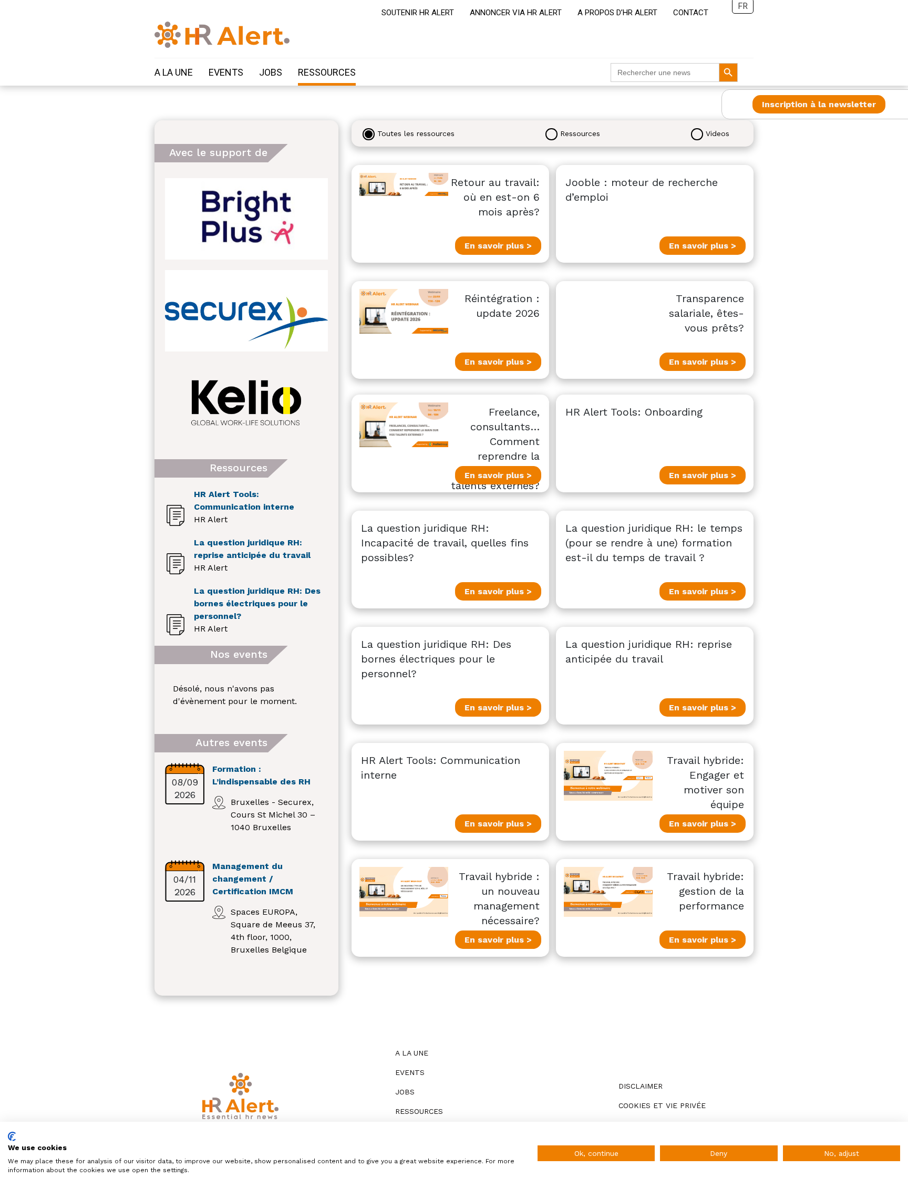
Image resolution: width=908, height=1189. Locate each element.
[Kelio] (246, 402)
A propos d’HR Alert (617, 12)
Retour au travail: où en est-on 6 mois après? (495, 197)
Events (226, 72)
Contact (690, 12)
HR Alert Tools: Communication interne (244, 500)
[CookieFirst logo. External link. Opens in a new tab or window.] (12, 1136)
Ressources (327, 72)
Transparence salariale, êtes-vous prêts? (706, 313)
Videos (717, 133)
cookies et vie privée (662, 1105)
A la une (173, 72)
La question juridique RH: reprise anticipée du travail (252, 548)
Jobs (270, 72)
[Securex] (246, 310)
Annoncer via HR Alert (516, 12)
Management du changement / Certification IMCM (252, 878)
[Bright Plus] (246, 219)
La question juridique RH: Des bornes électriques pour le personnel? (257, 603)
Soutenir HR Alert (417, 12)
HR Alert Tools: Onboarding (634, 412)
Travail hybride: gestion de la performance (705, 891)
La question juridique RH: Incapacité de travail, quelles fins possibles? (445, 543)
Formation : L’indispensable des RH (261, 775)
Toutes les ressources (416, 133)
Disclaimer (640, 1086)
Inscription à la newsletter (819, 104)
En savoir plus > (498, 246)
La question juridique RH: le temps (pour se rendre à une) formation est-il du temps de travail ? (653, 543)
